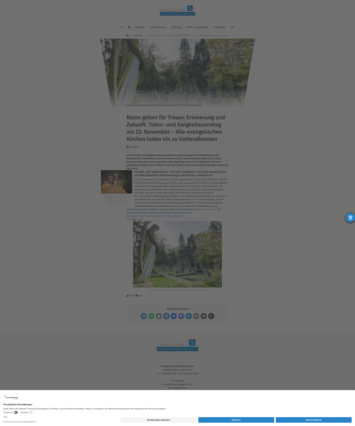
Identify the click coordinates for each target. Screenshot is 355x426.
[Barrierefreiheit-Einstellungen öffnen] (350, 217)
